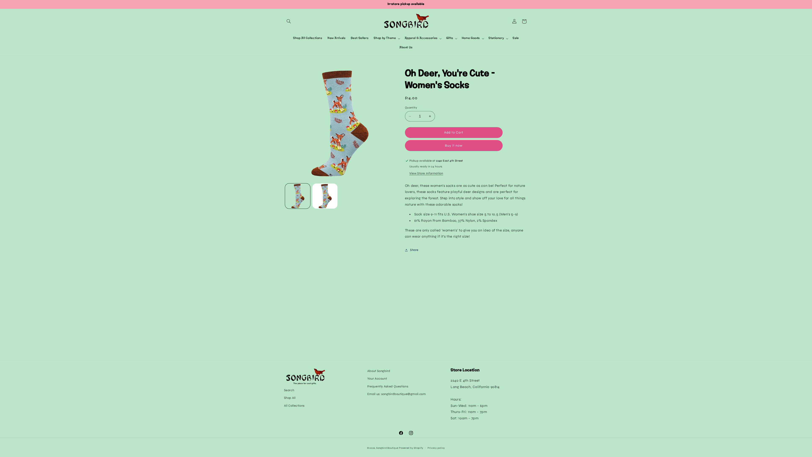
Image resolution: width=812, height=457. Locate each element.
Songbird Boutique (387, 447)
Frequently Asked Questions (387, 386)
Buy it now (454, 145)
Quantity (411, 107)
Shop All (290, 398)
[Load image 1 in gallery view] (297, 196)
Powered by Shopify (411, 447)
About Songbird (378, 371)
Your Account (377, 378)
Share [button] (414, 250)
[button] (289, 21)
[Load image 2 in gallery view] (324, 196)
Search (289, 390)
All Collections (294, 405)
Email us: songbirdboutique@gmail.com (396, 394)
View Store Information (426, 173)
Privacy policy (436, 447)
